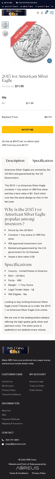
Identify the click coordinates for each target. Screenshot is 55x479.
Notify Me (27, 129)
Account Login (36, 381)
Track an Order (36, 385)
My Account (8, 385)
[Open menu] (51, 12)
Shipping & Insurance (12, 423)
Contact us (7, 381)
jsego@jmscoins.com (16, 443)
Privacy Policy (9, 390)
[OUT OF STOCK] (32, 42)
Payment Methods (11, 419)
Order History (35, 390)
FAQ (4, 414)
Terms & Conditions (11, 394)
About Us (6, 410)
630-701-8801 (8, 3)
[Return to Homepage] (14, 13)
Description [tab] (15, 161)
